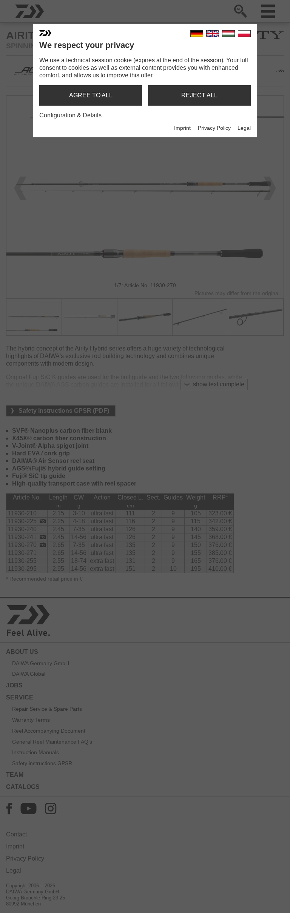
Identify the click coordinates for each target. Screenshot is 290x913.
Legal (244, 128)
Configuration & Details (70, 115)
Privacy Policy (214, 128)
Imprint (182, 128)
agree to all (91, 95)
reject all (199, 95)
